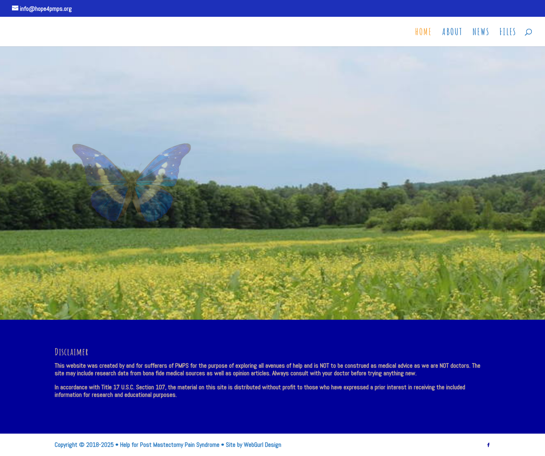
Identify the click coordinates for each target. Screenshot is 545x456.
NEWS (481, 33)
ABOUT (452, 33)
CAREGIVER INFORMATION (362, 145)
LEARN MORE (314, 233)
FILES (508, 33)
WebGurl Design (262, 444)
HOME (423, 33)
